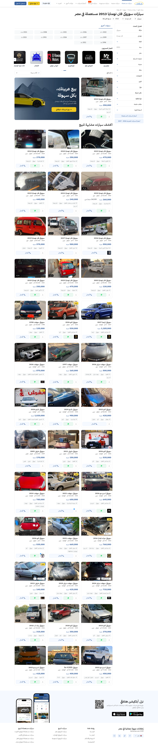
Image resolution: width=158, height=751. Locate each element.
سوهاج (107, 419)
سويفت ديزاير (96, 374)
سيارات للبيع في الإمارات (60, 735)
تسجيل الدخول (20, 3)
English (45, 3)
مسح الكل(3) (107, 19)
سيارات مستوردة (104, 3)
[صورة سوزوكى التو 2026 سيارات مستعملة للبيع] (63, 310)
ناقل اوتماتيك (88, 374)
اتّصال (88, 116)
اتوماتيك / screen (40, 506)
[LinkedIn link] (119, 735)
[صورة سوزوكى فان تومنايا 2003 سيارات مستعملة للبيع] (96, 268)
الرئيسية (92, 731)
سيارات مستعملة (127, 3)
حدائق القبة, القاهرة (71, 677)
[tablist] (64, 25)
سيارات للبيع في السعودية (59, 738)
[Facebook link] (130, 735)
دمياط (41, 593)
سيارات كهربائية (92, 3)
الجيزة (41, 677)
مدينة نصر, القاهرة (38, 503)
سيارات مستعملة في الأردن (26, 735)
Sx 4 (58, 677)
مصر (138, 736)
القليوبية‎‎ (40, 248)
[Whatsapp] (101, 117)
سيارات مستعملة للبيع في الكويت (24, 731)
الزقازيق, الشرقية (105, 161)
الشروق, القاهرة (72, 374)
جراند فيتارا (91, 548)
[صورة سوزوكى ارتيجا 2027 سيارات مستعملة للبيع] (96, 310)
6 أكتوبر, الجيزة (38, 290)
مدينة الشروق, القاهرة (70, 161)
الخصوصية (91, 742)
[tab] (106, 25)
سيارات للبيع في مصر (61, 731)
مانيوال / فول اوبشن (88, 677)
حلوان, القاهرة (106, 290)
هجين (24, 461)
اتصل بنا (92, 735)
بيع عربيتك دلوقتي (63, 109)
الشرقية (73, 290)
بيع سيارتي (33, 3)
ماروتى (64, 461)
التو (60, 332)
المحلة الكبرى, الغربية (104, 109)
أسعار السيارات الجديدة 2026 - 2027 (129, 121)
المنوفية (40, 635)
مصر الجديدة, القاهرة (104, 593)
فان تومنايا (90, 109)
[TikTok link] (124, 735)
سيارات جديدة (115, 3)
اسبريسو (92, 503)
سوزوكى (95, 109)
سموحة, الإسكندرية (71, 503)
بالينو (63, 419)
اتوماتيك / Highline (72, 551)
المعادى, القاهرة (71, 635)
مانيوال (24, 248)
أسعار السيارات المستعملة (129, 116)
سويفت (30, 332)
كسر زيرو (108, 112)
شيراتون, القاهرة (105, 635)
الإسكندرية (40, 161)
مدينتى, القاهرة (72, 548)
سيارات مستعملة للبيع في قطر (25, 738)
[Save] (83, 80)
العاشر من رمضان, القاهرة (69, 203)
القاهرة (40, 203)
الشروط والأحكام (90, 738)
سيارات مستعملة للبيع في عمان (25, 742)
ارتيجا (93, 332)
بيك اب (30, 635)
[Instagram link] (114, 735)
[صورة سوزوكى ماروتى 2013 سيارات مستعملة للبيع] (30, 571)
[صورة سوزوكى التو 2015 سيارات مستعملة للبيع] (96, 613)
